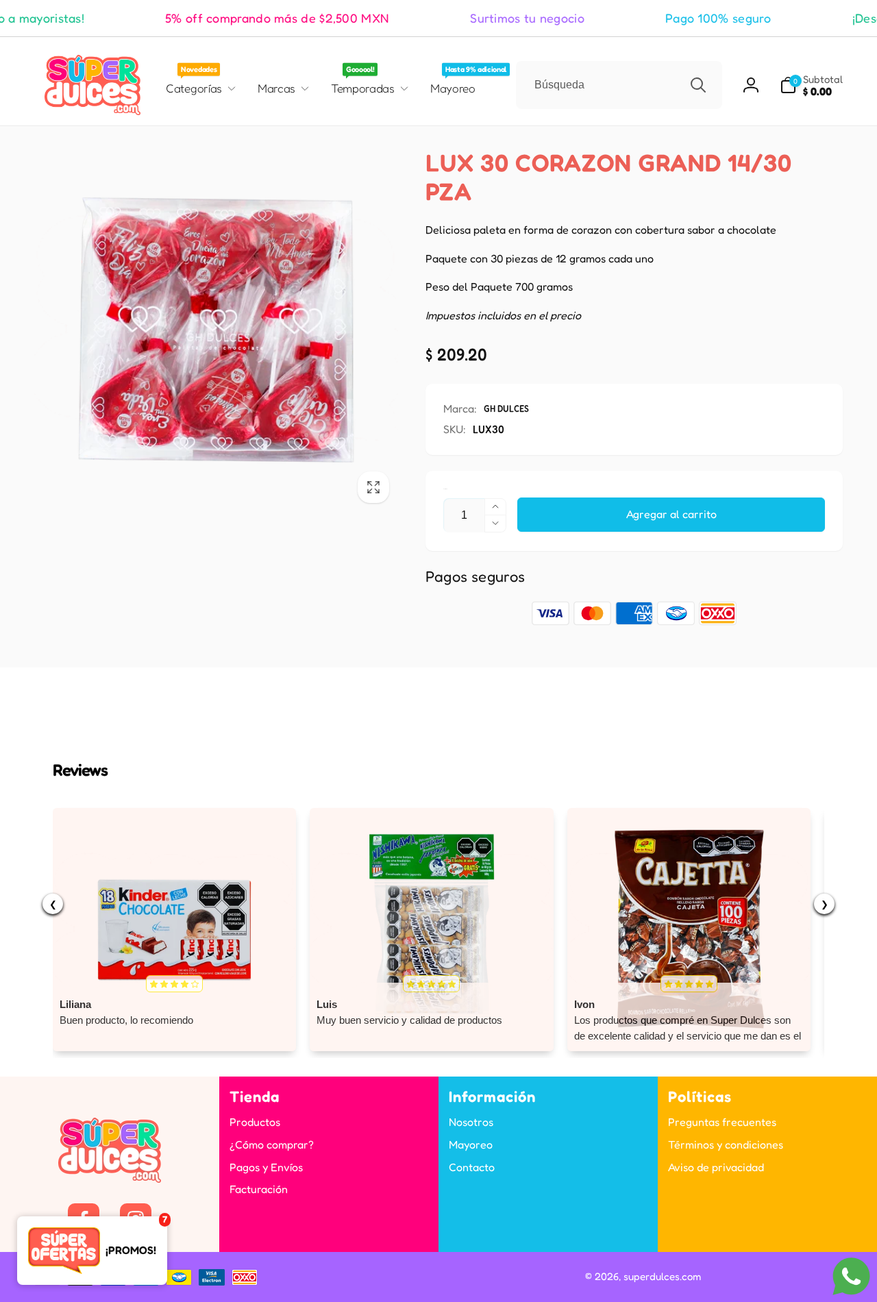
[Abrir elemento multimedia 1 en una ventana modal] (216, 330)
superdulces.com (662, 1276)
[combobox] (619, 85)
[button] (811, 85)
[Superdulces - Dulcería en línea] (109, 1179)
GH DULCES (506, 408)
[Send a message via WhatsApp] (851, 1276)
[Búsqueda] (698, 85)
